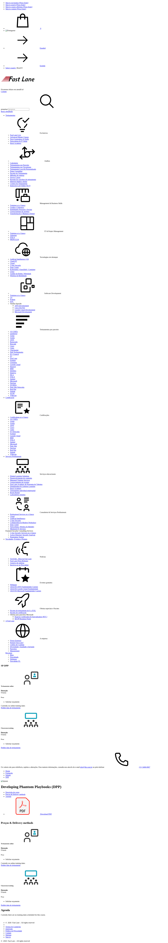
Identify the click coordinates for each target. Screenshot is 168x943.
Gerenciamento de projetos (19, 212)
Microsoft (13, 381)
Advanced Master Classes (19, 137)
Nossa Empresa (15, 641)
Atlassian (13, 235)
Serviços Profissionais (13, 456)
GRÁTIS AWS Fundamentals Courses (24, 587)
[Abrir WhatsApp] (162, 937)
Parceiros (13, 649)
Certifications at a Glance (19, 417)
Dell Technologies (16, 352)
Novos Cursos (15, 177)
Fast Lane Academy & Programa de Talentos (26, 484)
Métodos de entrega (17, 175)
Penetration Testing (17, 537)
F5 (11, 356)
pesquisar (4, 109)
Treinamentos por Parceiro (19, 165)
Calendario (14, 163)
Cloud (12, 263)
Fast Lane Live (15, 135)
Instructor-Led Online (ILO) (20, 186)
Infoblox (13, 371)
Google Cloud (15, 365)
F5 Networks (15, 432)
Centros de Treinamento (18, 184)
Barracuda (13, 342)
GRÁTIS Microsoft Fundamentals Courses (25, 591)
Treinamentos (10, 115)
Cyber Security (15, 265)
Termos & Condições (13, 927)
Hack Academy (15, 143)
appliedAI (13, 334)
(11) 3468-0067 (144, 767)
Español (43, 48)
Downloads (14, 657)
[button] (19, 68)
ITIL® (12, 237)
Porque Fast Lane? (17, 643)
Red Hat (13, 389)
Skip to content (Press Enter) (15, 9)
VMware (13, 395)
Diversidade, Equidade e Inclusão (22, 647)
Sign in (8, 937)
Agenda (8, 796)
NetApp (13, 383)
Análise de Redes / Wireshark (20, 274)
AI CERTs (14, 332)
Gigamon (13, 363)
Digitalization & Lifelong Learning (22, 486)
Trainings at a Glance (17, 205)
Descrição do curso (12, 792)
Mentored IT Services (18, 529)
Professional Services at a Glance (22, 514)
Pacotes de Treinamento (18, 173)
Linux (12, 272)
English (42, 66)
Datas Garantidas (16, 171)
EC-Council (14, 354)
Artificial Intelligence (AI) (19, 259)
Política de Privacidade (13, 931)
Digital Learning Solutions (19, 476)
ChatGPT (13, 261)
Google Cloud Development (25, 310)
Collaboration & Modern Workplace (23, 523)
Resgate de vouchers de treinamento (23, 179)
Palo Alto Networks (17, 387)
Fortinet (13, 360)
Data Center (14, 267)
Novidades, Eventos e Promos (16, 539)
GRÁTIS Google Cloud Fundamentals (24, 589)
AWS (12, 340)
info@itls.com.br (86, 767)
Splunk (12, 391)
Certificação (9, 398)
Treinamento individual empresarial (22, 491)
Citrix (12, 348)
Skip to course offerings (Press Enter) (18, 7)
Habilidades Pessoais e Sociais (21, 209)
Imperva (13, 373)
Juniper (12, 379)
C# (11, 297)
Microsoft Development (23, 312)
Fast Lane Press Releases (19, 561)
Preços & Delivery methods (15, 794)
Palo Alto (13, 446)
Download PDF (46, 814)
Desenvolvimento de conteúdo (21, 478)
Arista (12, 336)
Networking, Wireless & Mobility (22, 527)
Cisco (12, 346)
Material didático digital (18, 182)
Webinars (13, 585)
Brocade (13, 344)
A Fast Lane (9, 621)
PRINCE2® (14, 240)
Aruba (12, 338)
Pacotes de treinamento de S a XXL (23, 611)
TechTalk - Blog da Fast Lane (21, 559)
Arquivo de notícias (17, 563)
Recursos (8, 653)
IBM (11, 369)
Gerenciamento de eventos (19, 482)
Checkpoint (14, 350)
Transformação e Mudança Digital (22, 214)
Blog (12, 655)
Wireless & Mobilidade (18, 276)
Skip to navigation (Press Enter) (16, 3)
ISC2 (12, 375)
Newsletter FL (15, 661)
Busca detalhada (7, 111)
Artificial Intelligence (17, 518)
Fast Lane (13, 358)
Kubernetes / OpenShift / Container (22, 270)
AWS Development (22, 306)
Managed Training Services (20, 480)
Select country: (10, 68)
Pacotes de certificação (18, 613)
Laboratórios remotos (17, 495)
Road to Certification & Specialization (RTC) (31, 617)
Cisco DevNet (20, 308)
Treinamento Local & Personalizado (23, 169)
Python (12, 300)
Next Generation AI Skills (19, 139)
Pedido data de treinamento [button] (10, 708)
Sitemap (8, 935)
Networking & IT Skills (18, 141)
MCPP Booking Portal (23, 619)
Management (14, 651)
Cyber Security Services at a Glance (23, 533)
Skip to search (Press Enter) (15, 5)
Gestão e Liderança (17, 207)
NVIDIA (13, 385)
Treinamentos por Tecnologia (20, 167)
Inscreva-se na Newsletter (19, 565)
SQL (12, 302)
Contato (4, 92)
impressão (9, 929)
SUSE (12, 393)
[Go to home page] (18, 87)
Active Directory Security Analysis (22, 535)
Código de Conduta (17, 645)
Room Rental (15, 493)
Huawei (13, 367)
